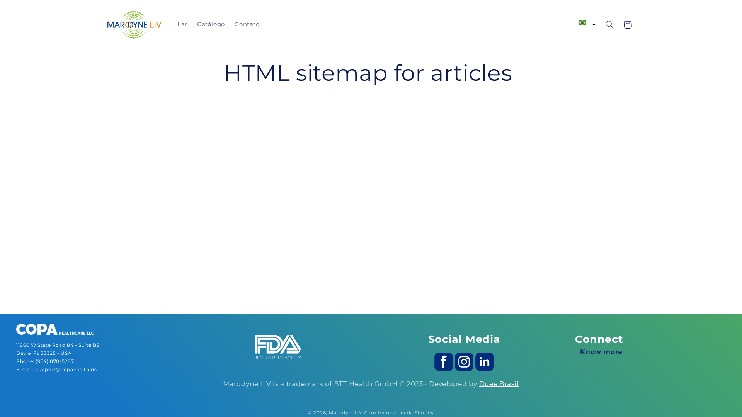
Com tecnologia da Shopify (399, 412)
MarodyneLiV (345, 412)
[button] (587, 23)
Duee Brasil (499, 384)
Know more (601, 352)
